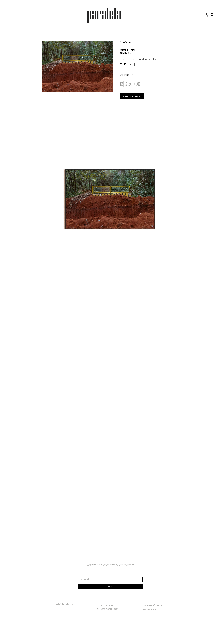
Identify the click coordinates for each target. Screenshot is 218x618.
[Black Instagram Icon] (212, 14)
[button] (207, 15)
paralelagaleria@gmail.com (153, 605)
